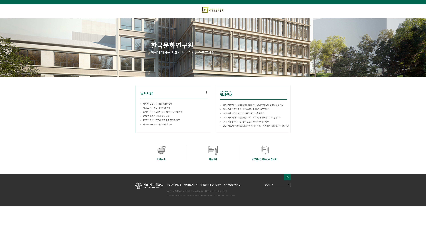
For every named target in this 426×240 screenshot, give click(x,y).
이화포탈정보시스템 (232, 184)
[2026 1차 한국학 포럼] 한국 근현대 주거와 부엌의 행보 (246, 121)
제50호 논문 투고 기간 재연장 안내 (157, 103)
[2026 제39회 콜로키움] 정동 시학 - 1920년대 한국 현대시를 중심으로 (252, 117)
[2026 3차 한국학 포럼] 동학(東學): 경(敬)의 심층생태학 (246, 109)
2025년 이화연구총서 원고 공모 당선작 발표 (161, 120)
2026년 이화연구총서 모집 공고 (156, 116)
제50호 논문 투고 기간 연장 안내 (156, 107)
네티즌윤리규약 (190, 184)
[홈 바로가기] (213, 10)
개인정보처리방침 (174, 184)
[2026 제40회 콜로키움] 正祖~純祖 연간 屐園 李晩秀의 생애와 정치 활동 (253, 105)
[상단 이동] (287, 177)
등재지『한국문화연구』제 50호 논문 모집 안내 (163, 112)
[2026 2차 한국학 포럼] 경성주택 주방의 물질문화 (243, 113)
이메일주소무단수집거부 (210, 184)
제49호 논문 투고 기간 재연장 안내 (157, 124)
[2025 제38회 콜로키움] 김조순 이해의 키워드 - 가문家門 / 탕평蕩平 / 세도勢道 (256, 125)
